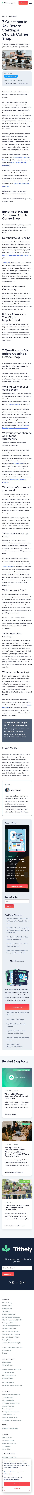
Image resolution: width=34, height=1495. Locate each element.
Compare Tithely (8, 1400)
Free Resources (17, 1007)
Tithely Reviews (7, 1397)
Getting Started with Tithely (11, 1369)
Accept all (17, 1484)
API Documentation (9, 1375)
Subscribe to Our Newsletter (12, 1420)
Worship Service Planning (11, 1334)
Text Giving (6, 1311)
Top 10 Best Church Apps (15, 1019)
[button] (30, 2)
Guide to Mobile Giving (10, 1417)
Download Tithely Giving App (12, 1385)
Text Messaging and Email (11, 1325)
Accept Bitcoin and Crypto (11, 1343)
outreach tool (18, 463)
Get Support (6, 1362)
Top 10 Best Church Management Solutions (15, 1045)
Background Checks (9, 1323)
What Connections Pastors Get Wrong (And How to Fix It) (17, 952)
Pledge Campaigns (8, 1314)
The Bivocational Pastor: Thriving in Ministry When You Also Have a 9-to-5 (18, 921)
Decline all (17, 1488)
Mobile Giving (7, 1308)
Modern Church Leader (10, 1428)
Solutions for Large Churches (12, 1347)
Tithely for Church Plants (10, 1403)
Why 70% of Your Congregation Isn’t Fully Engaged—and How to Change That (18, 930)
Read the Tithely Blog (9, 1457)
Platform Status (7, 1378)
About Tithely (7, 1437)
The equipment (7, 566)
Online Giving (7, 1305)
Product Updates (8, 1382)
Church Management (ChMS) (12, 1320)
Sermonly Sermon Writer (10, 1337)
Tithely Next (6, 1446)
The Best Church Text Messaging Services (18, 1039)
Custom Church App (9, 1328)
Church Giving (7, 1303)
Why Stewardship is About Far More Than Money (17, 945)
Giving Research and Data (11, 1412)
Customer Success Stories (11, 1394)
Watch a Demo (7, 1365)
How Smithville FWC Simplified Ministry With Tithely (17, 938)
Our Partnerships (8, 1406)
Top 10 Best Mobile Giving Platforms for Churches (15, 1032)
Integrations (6, 1350)
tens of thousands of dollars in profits (15, 255)
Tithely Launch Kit (8, 1414)
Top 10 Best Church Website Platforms (16, 1025)
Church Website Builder (10, 1331)
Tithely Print (6, 1340)
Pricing (4, 1353)
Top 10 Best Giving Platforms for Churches (18, 1014)
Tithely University (8, 1372)
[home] (10, 3)
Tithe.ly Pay (6, 263)
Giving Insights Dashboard (11, 1317)
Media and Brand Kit (9, 1443)
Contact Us (6, 1449)
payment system (14, 404)
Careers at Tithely (8, 1440)
